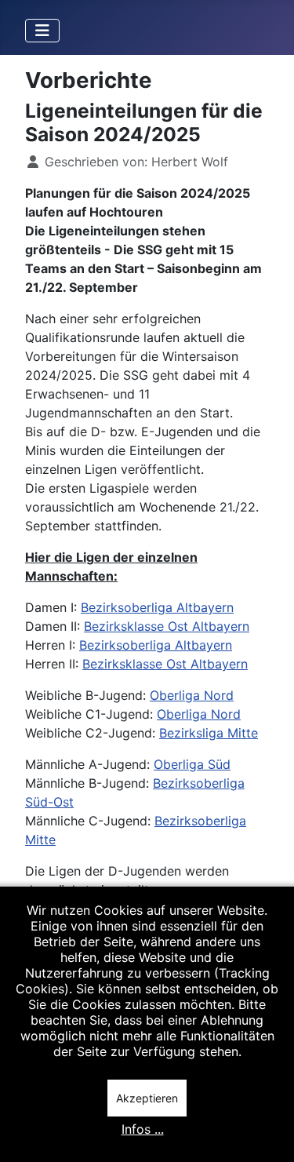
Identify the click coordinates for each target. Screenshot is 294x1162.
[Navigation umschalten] (42, 30)
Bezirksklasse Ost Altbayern (166, 626)
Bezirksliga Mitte (208, 733)
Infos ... (143, 1129)
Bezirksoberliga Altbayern (157, 607)
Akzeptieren (147, 1098)
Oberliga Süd (192, 764)
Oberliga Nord (192, 695)
